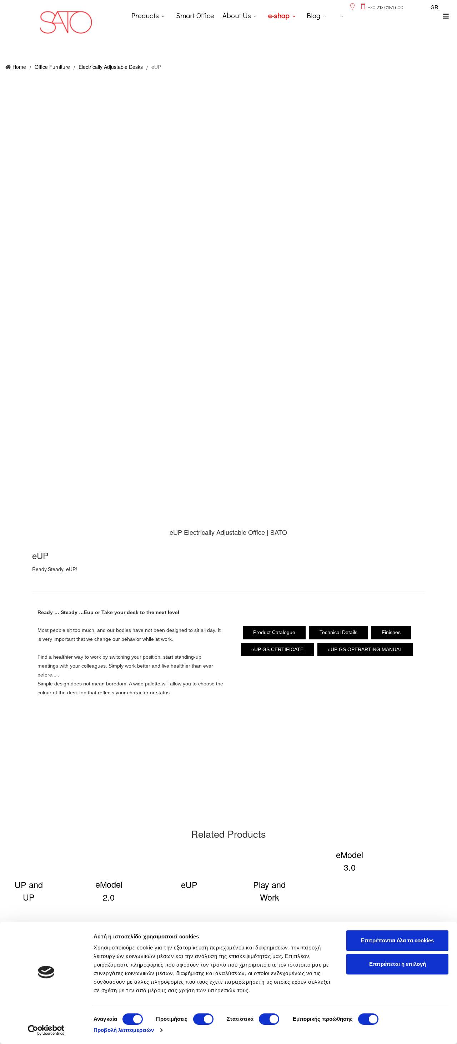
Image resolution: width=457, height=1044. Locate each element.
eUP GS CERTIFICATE (277, 649)
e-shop (279, 15)
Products (145, 15)
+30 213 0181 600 (385, 7)
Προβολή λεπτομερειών (124, 1030)
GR (434, 7)
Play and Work (269, 890)
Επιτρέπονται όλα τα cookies (397, 940)
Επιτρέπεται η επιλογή (397, 964)
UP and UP (29, 890)
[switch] (203, 1019)
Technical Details (338, 632)
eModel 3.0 (349, 860)
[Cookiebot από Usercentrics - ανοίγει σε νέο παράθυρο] (46, 1030)
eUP (189, 884)
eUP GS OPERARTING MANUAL (365, 649)
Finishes (391, 632)
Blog (313, 15)
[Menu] (446, 16)
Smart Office (195, 15)
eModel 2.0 (108, 890)
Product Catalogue (274, 632)
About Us (236, 15)
